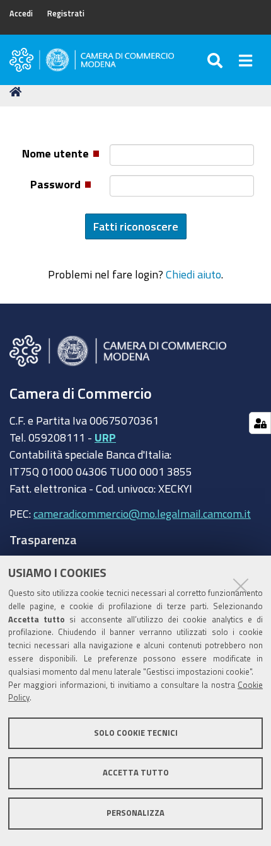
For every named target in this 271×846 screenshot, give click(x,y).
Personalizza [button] (135, 813)
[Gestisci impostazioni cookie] (260, 423)
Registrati (65, 13)
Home (17, 92)
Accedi (21, 13)
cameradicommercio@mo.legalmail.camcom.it (142, 513)
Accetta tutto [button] (136, 773)
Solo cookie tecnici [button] (136, 733)
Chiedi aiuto (193, 274)
